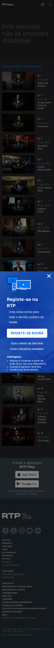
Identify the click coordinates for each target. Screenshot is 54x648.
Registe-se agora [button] (27, 333)
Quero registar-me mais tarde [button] (27, 343)
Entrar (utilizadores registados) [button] (27, 348)
